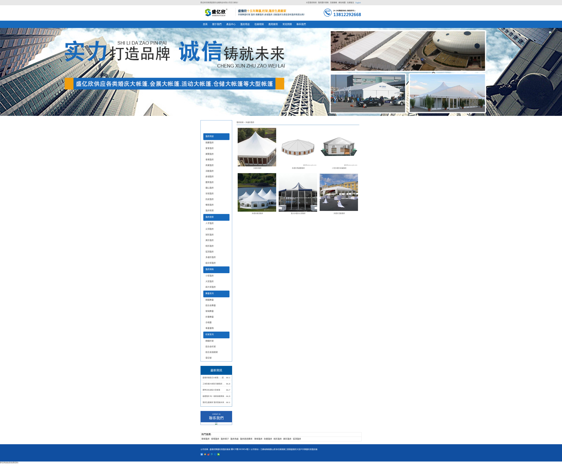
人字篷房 (209, 223)
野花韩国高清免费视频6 (9, 463)
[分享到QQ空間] (205, 454)
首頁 (205, 24)
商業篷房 (209, 165)
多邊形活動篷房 (339, 213)
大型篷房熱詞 (311, 3)
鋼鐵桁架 (209, 341)
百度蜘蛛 (333, 3)
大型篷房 (209, 281)
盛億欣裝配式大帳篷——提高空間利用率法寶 (214, 378)
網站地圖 (342, 3)
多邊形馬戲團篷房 (298, 168)
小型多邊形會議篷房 (339, 168)
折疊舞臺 (209, 317)
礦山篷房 (209, 188)
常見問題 (287, 24)
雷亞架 (208, 358)
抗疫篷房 (209, 199)
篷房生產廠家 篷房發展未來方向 (214, 402)
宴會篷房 (209, 148)
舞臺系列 (209, 293)
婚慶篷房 (209, 142)
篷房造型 (209, 217)
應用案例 (273, 24)
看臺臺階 (209, 328)
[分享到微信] (218, 454)
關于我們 (217, 24)
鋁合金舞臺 (210, 305)
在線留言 (350, 3)
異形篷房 (209, 240)
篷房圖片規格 (323, 3)
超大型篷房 (210, 287)
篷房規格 (209, 269)
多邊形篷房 (210, 257)
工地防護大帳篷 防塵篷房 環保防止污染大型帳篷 (214, 384)
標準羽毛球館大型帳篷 (211, 390)
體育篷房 (209, 182)
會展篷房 (209, 159)
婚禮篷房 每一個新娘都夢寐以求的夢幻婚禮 (214, 396)
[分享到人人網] (215, 454)
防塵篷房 (268, 439)
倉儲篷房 (209, 176)
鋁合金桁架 (210, 347)
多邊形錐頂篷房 (257, 213)
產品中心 (231, 24)
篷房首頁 (240, 122)
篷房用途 (245, 24)
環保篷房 (205, 439)
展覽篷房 (209, 154)
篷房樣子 (225, 439)
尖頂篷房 (209, 229)
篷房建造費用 (246, 439)
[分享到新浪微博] (208, 454)
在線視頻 (259, 24)
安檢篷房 (209, 193)
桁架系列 (209, 334)
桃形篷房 (209, 246)
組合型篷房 (210, 263)
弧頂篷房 (209, 252)
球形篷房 (209, 235)
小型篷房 (209, 276)
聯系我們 (301, 24)
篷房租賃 (209, 210)
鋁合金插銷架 (211, 352)
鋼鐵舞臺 (209, 300)
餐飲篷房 (209, 205)
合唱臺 (208, 322)
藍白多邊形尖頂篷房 (298, 213)
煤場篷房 (215, 439)
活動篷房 (209, 171)
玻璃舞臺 (209, 311)
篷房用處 (234, 439)
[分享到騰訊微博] (212, 454)
